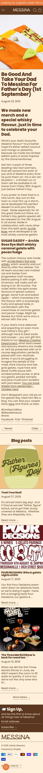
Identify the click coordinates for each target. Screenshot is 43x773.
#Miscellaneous (11, 412)
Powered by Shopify (11, 749)
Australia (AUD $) (10, 765)
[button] (35, 10)
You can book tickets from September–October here (20, 386)
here (11, 404)
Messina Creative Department (21, 341)
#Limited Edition (11, 409)
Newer (8, 428)
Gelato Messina (17, 745)
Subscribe (7, 727)
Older (35, 428)
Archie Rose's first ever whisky (18, 262)
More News (20, 697)
